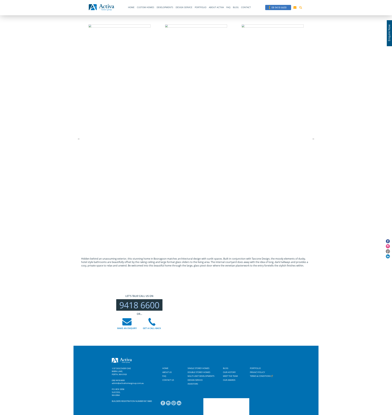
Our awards (229, 380)
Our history (229, 372)
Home (165, 368)
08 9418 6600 (278, 7)
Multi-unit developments (201, 376)
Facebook (163, 404)
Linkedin (179, 404)
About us (167, 372)
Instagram (168, 404)
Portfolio (255, 368)
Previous (78, 138)
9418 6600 (139, 305)
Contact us (168, 380)
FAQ (164, 376)
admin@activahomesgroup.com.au (128, 383)
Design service (195, 380)
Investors (193, 383)
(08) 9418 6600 (118, 380)
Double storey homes (199, 372)
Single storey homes (198, 368)
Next (313, 138)
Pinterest (173, 404)
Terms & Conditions (260, 376)
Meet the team (230, 376)
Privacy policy (257, 372)
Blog (225, 368)
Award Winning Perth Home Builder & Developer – (102, 7)
